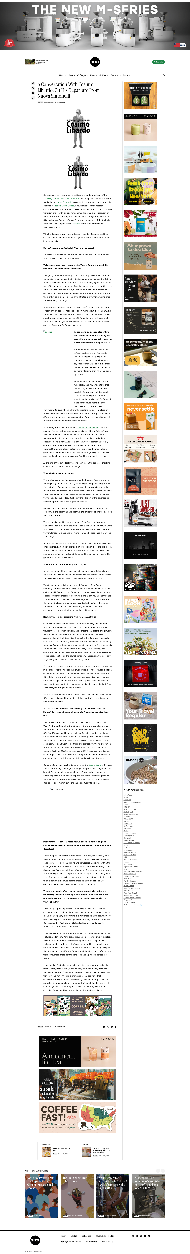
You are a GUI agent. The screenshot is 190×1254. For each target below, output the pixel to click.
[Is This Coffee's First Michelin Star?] (58, 1151)
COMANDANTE (130, 819)
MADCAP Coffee (130, 852)
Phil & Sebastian (130, 881)
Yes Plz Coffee (129, 902)
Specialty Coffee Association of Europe (61, 198)
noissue (126, 869)
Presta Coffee (129, 886)
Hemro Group (129, 840)
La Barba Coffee (130, 848)
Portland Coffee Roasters (133, 883)
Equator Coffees (130, 833)
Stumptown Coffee (131, 895)
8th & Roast (128, 795)
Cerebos (76, 223)
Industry (40, 102)
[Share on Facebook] (33, 83)
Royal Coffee (128, 891)
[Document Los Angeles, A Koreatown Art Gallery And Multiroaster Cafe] (98, 1151)
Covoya (126, 821)
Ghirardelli (127, 838)
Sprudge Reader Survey (71, 1241)
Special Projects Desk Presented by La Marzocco (42, 62)
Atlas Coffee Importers (132, 802)
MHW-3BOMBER (130, 855)
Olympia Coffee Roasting (133, 871)
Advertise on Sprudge (105, 1235)
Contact (74, 1235)
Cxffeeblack (128, 826)
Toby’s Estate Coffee (64, 206)
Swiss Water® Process (132, 898)
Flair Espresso (129, 836)
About (63, 1235)
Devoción (127, 828)
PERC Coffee (128, 879)
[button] (26, 75)
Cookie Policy (108, 1241)
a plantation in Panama (87, 427)
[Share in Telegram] (33, 93)
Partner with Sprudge (132, 905)
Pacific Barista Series (131, 876)
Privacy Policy (91, 1241)
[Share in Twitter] (33, 88)
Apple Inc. (127, 800)
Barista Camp (95, 765)
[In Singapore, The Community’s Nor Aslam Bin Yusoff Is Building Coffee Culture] (148, 1196)
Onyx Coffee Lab (130, 874)
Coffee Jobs (86, 1235)
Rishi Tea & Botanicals (132, 888)
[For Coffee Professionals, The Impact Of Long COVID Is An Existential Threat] (41, 1196)
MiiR (125, 857)
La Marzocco (129, 850)
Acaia (126, 797)
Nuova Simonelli (63, 202)
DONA (126, 831)
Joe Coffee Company (132, 843)
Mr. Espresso (129, 864)
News (55, 1154)
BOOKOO (127, 807)
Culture (95, 1155)
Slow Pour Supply (131, 893)
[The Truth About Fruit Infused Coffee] (77, 1196)
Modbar (127, 862)
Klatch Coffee (129, 845)
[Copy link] (33, 97)
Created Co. (128, 824)
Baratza (126, 805)
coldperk (127, 816)
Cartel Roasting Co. (131, 814)
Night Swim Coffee (131, 867)
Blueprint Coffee (130, 809)
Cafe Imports (128, 812)
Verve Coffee (128, 900)
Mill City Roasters (130, 859)
